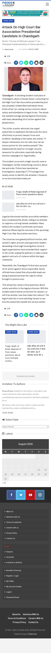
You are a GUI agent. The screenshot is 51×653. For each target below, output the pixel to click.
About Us (9, 512)
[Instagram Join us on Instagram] (39, 495)
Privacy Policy (11, 533)
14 (32, 465)
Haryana (9, 552)
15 (39, 465)
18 (12, 470)
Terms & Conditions (14, 522)
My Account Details (14, 587)
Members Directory (13, 570)
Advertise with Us (13, 517)
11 (12, 465)
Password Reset (12, 597)
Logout (9, 592)
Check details (7, 413)
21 (32, 470)
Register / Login (12, 576)
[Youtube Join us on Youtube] (30, 495)
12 (19, 465)
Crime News (8, 21)
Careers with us (12, 528)
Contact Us (10, 538)
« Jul (4, 483)
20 (25, 470)
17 (5, 470)
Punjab (6, 546)
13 (25, 465)
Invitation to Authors (14, 563)
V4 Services (32, 634)
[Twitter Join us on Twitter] (20, 495)
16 (45, 465)
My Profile (10, 581)
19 (19, 470)
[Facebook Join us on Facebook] (11, 495)
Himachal (10, 557)
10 (5, 465)
